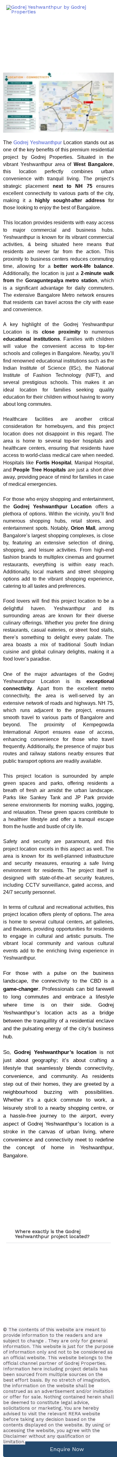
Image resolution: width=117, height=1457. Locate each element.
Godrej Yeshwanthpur (37, 142)
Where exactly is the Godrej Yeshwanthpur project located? (52, 1234)
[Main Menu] (104, 9)
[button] (58, 1234)
